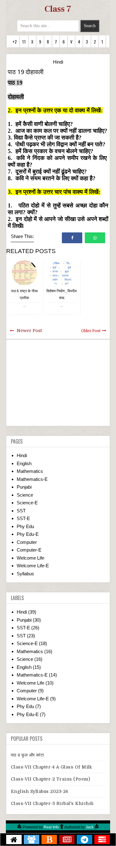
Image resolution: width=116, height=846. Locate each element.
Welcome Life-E (33, 565)
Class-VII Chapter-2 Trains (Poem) (50, 779)
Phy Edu (25, 526)
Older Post (91, 331)
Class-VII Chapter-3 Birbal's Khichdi (52, 803)
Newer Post (29, 330)
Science (25, 495)
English (24, 463)
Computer (27, 542)
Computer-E (29, 549)
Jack (89, 827)
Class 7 (58, 9)
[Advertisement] (58, 382)
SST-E (23, 518)
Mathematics (30, 471)
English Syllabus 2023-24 (39, 791)
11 (23, 41)
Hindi (58, 62)
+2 (14, 41)
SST (21, 510)
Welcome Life (30, 558)
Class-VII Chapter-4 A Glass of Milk (51, 767)
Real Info (51, 827)
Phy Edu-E (28, 534)
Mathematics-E (32, 479)
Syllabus (25, 573)
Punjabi (24, 487)
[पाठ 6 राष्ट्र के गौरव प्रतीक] (24, 272)
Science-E (27, 502)
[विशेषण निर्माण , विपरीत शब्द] (61, 272)
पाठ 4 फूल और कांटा (27, 754)
